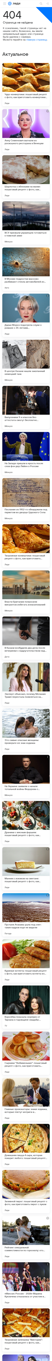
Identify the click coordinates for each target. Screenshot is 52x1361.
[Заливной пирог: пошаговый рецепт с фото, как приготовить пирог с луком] (26, 1191)
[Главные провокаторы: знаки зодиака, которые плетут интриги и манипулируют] (26, 1099)
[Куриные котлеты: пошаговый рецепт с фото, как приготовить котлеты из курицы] (26, 961)
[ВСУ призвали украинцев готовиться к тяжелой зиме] (26, 223)
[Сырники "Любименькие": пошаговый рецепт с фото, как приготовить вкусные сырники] (26, 1053)
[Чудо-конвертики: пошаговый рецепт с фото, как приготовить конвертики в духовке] (26, 84)
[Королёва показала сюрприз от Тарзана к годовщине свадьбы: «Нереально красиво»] (26, 1007)
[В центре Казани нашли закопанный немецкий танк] (26, 361)
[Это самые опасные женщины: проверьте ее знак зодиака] (26, 730)
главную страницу (36, 39)
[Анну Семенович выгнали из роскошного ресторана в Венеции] (26, 130)
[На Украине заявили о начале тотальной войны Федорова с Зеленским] (26, 776)
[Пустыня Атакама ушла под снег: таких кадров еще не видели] (26, 914)
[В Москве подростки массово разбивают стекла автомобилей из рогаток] (26, 269)
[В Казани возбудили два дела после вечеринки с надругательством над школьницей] (26, 638)
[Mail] (10, 3)
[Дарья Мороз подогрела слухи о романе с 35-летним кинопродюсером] (26, 315)
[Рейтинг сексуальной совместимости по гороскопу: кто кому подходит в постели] (26, 1237)
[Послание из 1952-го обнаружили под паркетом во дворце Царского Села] (26, 499)
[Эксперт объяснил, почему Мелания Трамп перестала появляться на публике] (26, 684)
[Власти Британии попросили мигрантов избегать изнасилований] (26, 592)
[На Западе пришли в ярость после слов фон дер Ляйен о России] (26, 453)
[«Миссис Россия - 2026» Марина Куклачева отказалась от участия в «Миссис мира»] (26, 1284)
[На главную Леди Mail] (16, 3)
